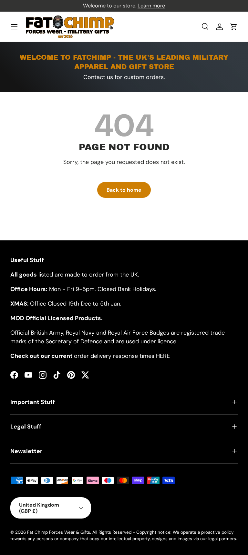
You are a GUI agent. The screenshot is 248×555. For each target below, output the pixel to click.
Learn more (151, 5)
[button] (234, 27)
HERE (163, 356)
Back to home (124, 190)
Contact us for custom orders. (124, 77)
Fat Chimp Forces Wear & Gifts (58, 532)
